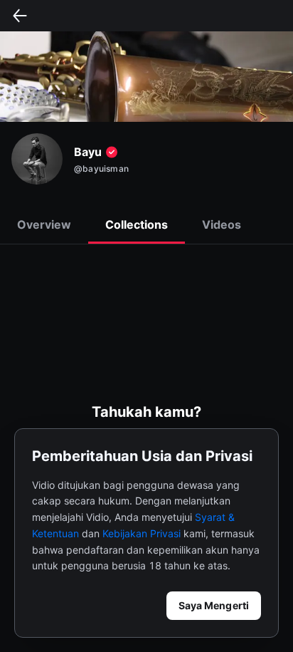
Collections (136, 224)
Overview (44, 224)
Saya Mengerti (214, 605)
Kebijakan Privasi (141, 533)
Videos (221, 224)
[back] (19, 15)
